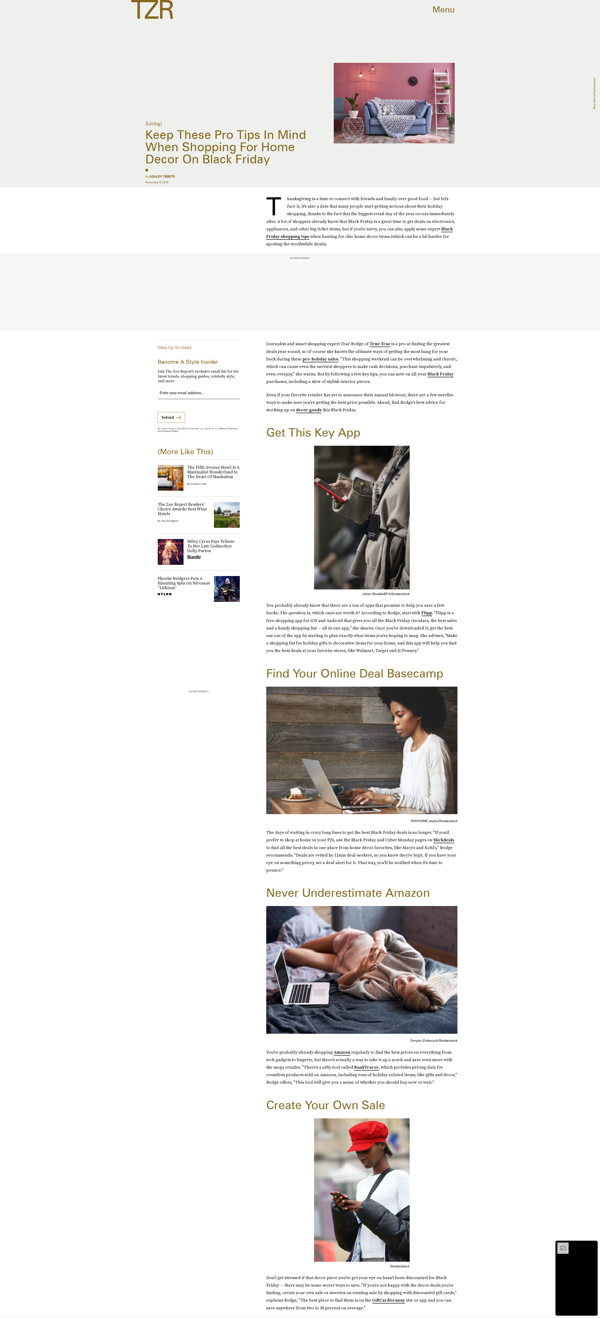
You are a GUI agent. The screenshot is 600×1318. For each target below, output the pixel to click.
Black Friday (441, 374)
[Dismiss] (592, 1245)
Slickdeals (443, 840)
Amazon (342, 1052)
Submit (167, 417)
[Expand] (560, 1245)
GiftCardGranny (388, 1300)
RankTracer (366, 1067)
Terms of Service (228, 428)
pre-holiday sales (320, 359)
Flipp (426, 613)
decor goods (309, 410)
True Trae (380, 344)
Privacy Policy (170, 431)
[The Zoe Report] (152, 9)
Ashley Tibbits (162, 176)
